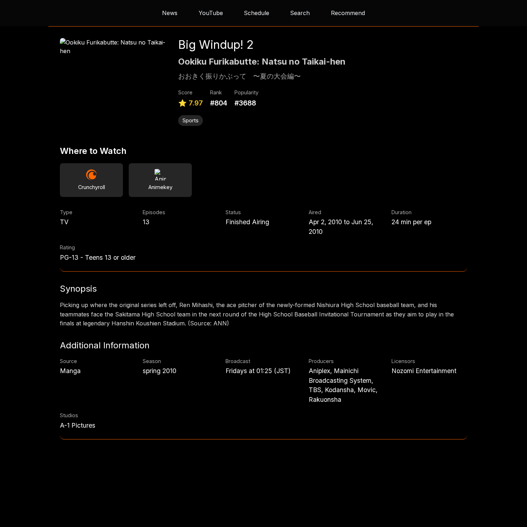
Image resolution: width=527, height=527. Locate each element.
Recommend (348, 13)
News (169, 13)
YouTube (211, 13)
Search (300, 13)
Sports (190, 120)
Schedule (256, 13)
